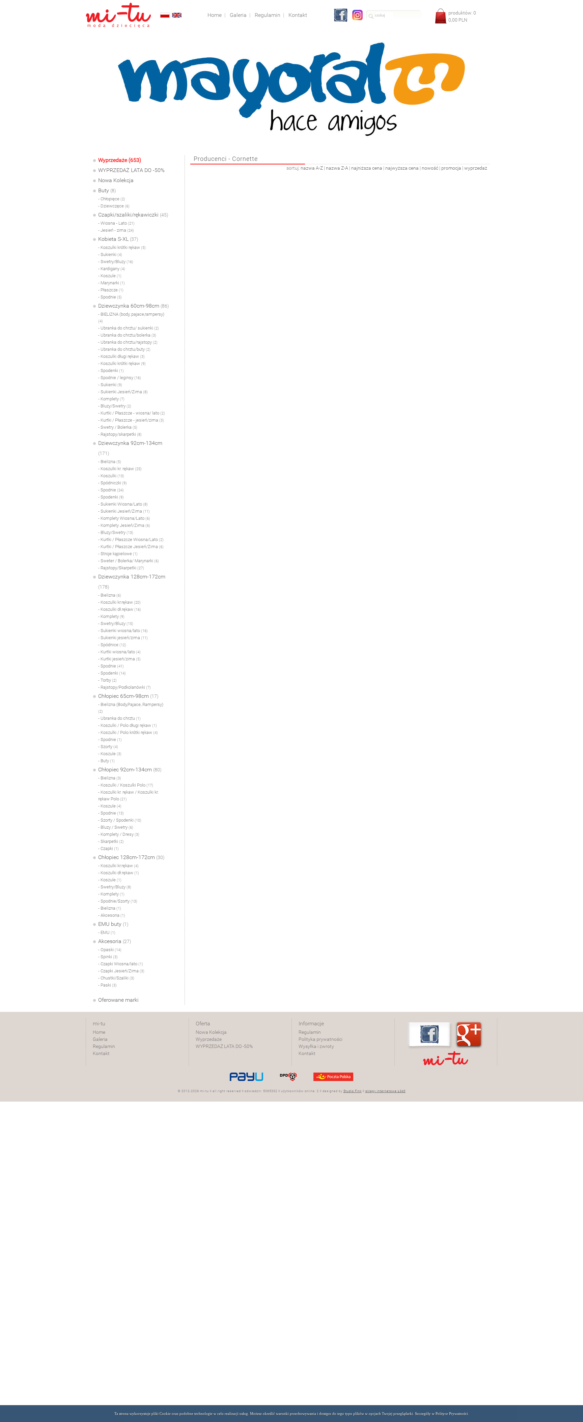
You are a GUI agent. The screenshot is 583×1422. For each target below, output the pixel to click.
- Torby (107, 680)
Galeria (100, 1039)
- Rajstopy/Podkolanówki (124, 687)
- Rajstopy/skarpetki (120, 434)
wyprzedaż (475, 168)
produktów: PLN (462, 16)
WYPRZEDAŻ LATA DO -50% (131, 170)
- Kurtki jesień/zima (119, 658)
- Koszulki (111, 475)
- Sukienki (110, 254)
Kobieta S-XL (118, 239)
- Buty (106, 760)
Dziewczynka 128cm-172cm (131, 581)
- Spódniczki (112, 482)
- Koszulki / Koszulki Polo (125, 785)
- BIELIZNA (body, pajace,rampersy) (131, 317)
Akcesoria (114, 941)
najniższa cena (366, 168)
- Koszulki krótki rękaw (122, 247)
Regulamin (104, 1046)
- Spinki (108, 956)
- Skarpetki (111, 841)
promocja (451, 168)
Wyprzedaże (209, 1039)
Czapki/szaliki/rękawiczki (133, 214)
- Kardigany (111, 268)
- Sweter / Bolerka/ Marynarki (128, 560)
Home (99, 1032)
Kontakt (101, 1053)
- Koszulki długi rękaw (121, 356)
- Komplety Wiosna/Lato (124, 518)
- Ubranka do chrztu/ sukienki (128, 328)
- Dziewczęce (114, 205)
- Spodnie (110, 297)
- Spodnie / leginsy (119, 377)
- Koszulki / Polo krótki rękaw (128, 732)
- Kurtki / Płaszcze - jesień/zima (131, 420)
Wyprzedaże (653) (119, 160)
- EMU (106, 932)
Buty (107, 190)
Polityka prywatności (320, 1039)
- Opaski (109, 949)
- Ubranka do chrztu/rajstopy (128, 342)
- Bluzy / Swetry (115, 827)
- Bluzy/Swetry (114, 405)
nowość (430, 168)
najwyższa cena (402, 168)
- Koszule (109, 275)
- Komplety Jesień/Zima (124, 525)
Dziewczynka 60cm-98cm (133, 306)
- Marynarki (111, 282)
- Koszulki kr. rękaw (120, 468)
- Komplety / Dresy (118, 834)
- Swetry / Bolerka (117, 427)
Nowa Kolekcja (116, 180)
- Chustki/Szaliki (116, 977)
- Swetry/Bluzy (115, 261)
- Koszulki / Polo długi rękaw (127, 725)
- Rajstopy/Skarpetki (121, 567)
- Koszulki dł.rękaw (119, 609)
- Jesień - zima (116, 230)
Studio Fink (352, 1091)
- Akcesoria (111, 915)
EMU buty (113, 924)
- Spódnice (112, 644)
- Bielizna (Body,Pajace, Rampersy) (130, 708)
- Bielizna (109, 461)
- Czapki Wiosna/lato (120, 963)
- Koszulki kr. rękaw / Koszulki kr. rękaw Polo (128, 795)
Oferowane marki (118, 1000)
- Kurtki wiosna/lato (119, 651)
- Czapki (108, 848)
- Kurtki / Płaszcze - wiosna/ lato (131, 413)
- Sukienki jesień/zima (123, 637)
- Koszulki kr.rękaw (119, 602)
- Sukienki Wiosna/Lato (123, 504)
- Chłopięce (111, 198)
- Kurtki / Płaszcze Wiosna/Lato (131, 539)
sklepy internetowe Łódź (385, 1091)
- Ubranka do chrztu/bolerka (127, 335)
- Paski (107, 985)
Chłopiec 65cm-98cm (128, 696)
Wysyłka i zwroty (316, 1046)
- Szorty (108, 746)
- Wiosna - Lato (116, 223)
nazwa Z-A (337, 168)
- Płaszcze (110, 289)
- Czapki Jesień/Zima (121, 970)
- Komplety (111, 398)
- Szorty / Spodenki (119, 820)
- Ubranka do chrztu (119, 718)
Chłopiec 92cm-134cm (130, 769)
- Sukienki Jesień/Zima (123, 391)
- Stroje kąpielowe (118, 553)
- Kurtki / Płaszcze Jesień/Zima (131, 546)
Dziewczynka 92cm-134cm (130, 448)
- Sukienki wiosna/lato (123, 630)
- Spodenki (111, 370)
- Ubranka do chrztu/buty (124, 349)
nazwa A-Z (312, 168)
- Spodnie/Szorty (117, 901)
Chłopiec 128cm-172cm (131, 857)
